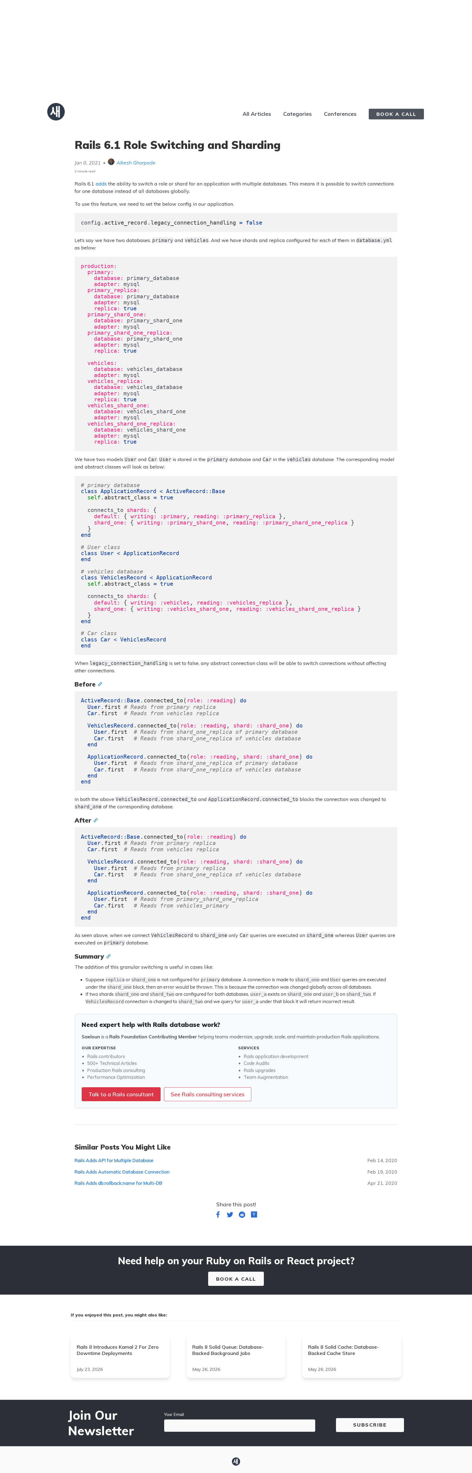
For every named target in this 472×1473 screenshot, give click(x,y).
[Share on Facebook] (218, 1216)
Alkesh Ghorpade (136, 163)
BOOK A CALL (396, 114)
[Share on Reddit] (242, 1216)
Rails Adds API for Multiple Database (114, 1160)
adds (101, 184)
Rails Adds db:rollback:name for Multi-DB (118, 1183)
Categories (297, 113)
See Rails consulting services (207, 1094)
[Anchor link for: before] (99, 684)
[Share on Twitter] (230, 1216)
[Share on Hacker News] (254, 1216)
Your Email (174, 1414)
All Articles (257, 113)
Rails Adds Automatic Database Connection (122, 1172)
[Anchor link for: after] (94, 820)
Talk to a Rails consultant (121, 1094)
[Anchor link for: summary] (107, 956)
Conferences (340, 113)
